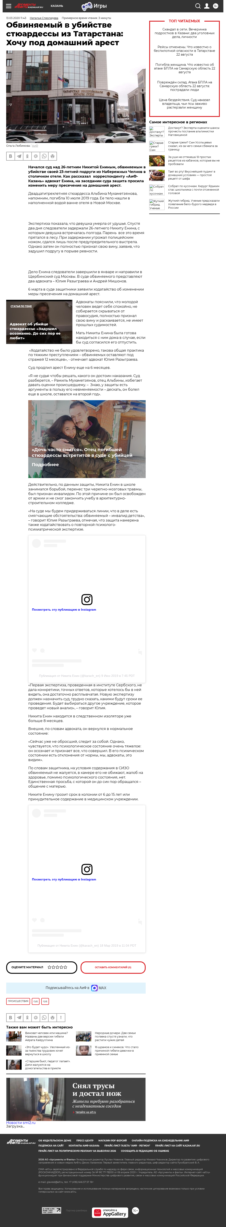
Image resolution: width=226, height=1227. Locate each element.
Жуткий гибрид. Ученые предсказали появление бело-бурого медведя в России (194, 204)
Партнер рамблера (76, 1210)
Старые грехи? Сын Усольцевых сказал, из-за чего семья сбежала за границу (193, 146)
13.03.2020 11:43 (16, 18)
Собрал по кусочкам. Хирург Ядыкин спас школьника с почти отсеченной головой (193, 189)
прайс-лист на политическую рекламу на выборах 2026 (77, 1151)
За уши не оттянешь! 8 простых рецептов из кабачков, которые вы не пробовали (194, 160)
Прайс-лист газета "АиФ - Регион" (127, 1145)
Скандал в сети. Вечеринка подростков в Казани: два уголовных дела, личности (185, 33)
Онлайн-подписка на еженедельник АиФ (160, 1140)
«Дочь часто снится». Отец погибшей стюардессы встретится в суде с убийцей (82, 452)
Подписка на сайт (51, 1145)
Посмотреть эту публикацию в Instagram (64, 609)
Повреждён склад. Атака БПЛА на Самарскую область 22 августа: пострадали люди (184, 86)
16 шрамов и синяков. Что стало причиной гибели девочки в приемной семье (117, 1050)
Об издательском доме (54, 1140)
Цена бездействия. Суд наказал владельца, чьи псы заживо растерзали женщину (184, 103)
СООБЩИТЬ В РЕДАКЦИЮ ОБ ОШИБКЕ (145, 1151)
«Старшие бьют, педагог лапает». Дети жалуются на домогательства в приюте (48, 1065)
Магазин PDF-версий (112, 1140)
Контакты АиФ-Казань (84, 1145)
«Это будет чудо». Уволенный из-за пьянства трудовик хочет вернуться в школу (47, 1050)
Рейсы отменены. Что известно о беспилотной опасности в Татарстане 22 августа (184, 50)
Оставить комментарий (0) (113, 967)
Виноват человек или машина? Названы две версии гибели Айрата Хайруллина (46, 1036)
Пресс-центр (84, 1140)
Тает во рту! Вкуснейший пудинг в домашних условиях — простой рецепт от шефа (191, 175)
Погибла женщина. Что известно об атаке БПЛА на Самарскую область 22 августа (184, 68)
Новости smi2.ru (21, 1123)
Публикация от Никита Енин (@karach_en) (69, 675)
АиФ (35, 145)
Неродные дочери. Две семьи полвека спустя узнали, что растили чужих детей (115, 1036)
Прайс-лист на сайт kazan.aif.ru (177, 1145)
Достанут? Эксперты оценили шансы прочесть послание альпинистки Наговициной (193, 131)
